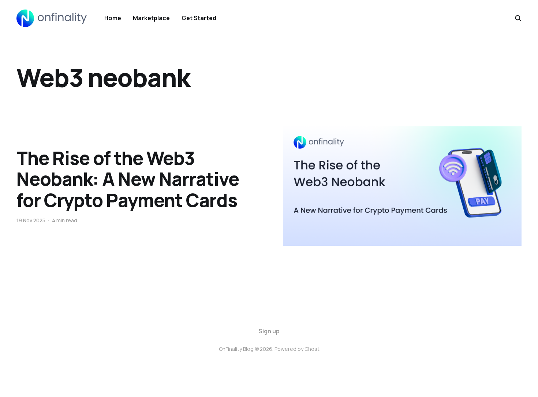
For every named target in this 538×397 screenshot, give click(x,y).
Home (112, 18)
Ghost (312, 348)
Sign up (269, 331)
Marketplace (151, 18)
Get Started (199, 18)
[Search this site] (518, 18)
